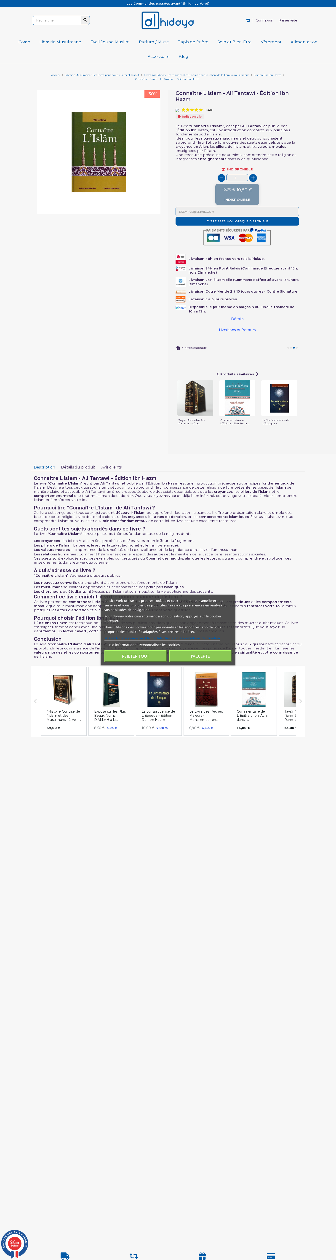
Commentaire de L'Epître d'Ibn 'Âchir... (235, 422)
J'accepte (200, 656)
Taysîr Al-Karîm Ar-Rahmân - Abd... (192, 422)
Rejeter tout (135, 656)
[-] (221, 178)
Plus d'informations (120, 644)
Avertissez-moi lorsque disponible (237, 221)
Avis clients (111, 467)
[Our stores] (248, 20)
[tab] (44, 467)
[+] (253, 178)
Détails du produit (78, 467)
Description (44, 467)
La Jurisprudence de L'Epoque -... (276, 422)
